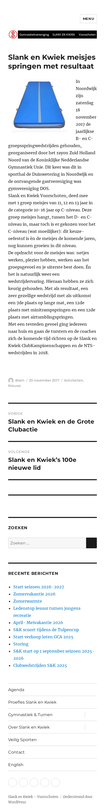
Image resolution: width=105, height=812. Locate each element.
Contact (16, 752)
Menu (88, 19)
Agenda (16, 689)
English (15, 764)
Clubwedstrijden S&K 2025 (40, 665)
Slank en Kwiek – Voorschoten (33, 797)
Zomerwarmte (27, 601)
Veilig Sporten (22, 739)
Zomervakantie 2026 (34, 594)
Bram (19, 380)
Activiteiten (73, 380)
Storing (21, 643)
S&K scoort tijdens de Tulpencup (46, 629)
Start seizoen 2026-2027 (38, 586)
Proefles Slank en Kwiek (32, 702)
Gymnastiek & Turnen (30, 714)
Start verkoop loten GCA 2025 (43, 636)
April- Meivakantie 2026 (38, 622)
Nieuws (14, 386)
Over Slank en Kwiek (29, 727)
